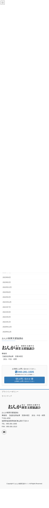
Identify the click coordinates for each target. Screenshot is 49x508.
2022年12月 (7, 287)
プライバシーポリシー (10, 392)
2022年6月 (7, 292)
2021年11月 (7, 302)
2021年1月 (7, 322)
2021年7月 (7, 307)
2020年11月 (7, 332)
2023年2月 (7, 282)
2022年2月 (7, 297)
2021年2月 (7, 317)
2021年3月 (7, 312)
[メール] (4, 432)
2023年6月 (7, 277)
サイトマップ (7, 396)
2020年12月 (7, 327)
